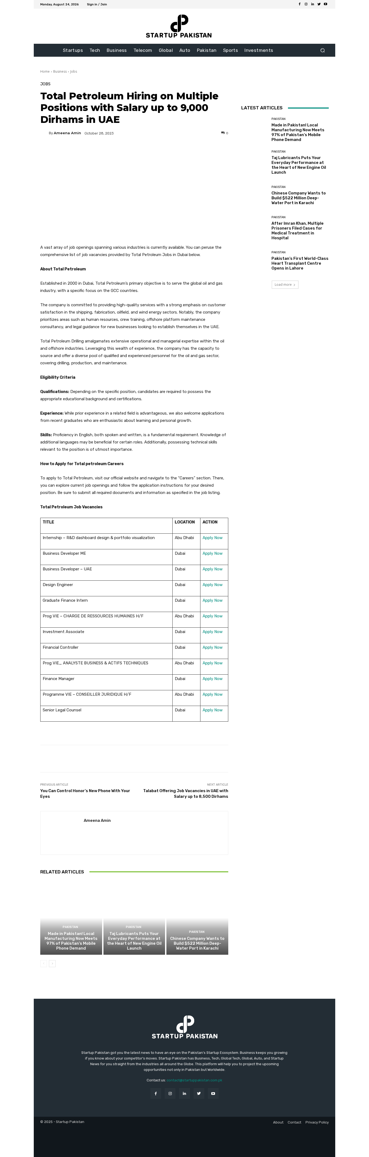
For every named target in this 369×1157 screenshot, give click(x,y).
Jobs (73, 71)
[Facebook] (299, 4)
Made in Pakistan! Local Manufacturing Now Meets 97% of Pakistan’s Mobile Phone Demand (71, 941)
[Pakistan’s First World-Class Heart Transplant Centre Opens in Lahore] (254, 261)
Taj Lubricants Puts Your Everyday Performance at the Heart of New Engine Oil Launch (134, 941)
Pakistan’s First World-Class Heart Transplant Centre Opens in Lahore (299, 263)
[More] (186, 151)
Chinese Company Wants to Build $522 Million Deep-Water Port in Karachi (197, 943)
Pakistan (70, 927)
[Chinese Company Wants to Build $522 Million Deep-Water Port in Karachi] (197, 918)
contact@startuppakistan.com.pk (194, 1080)
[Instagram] (306, 4)
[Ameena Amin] (44, 133)
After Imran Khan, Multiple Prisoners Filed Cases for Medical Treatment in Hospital (297, 230)
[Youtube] (325, 4)
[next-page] (52, 963)
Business (60, 71)
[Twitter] (319, 4)
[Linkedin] (312, 4)
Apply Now (213, 537)
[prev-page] (43, 963)
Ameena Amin (67, 133)
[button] (322, 50)
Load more (283, 284)
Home (45, 71)
